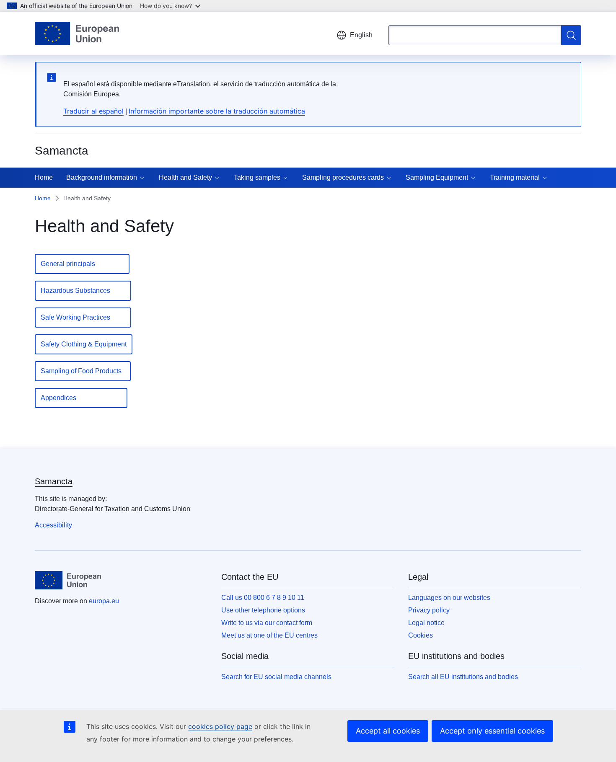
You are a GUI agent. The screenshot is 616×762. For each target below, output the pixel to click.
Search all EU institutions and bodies (463, 676)
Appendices (81, 397)
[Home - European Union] (77, 33)
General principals (82, 263)
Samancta (53, 481)
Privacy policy (429, 610)
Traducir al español (93, 111)
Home (44, 177)
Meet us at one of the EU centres (269, 635)
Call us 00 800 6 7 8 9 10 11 (262, 597)
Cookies (420, 635)
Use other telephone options (263, 610)
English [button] (361, 35)
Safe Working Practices (83, 317)
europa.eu (104, 600)
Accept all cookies (388, 730)
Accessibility (53, 525)
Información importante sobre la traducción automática (217, 111)
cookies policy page (220, 726)
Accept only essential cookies (492, 730)
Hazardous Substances (83, 290)
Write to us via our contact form (266, 622)
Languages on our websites (449, 597)
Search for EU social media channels (276, 676)
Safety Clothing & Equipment (84, 344)
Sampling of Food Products (83, 371)
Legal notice (426, 622)
